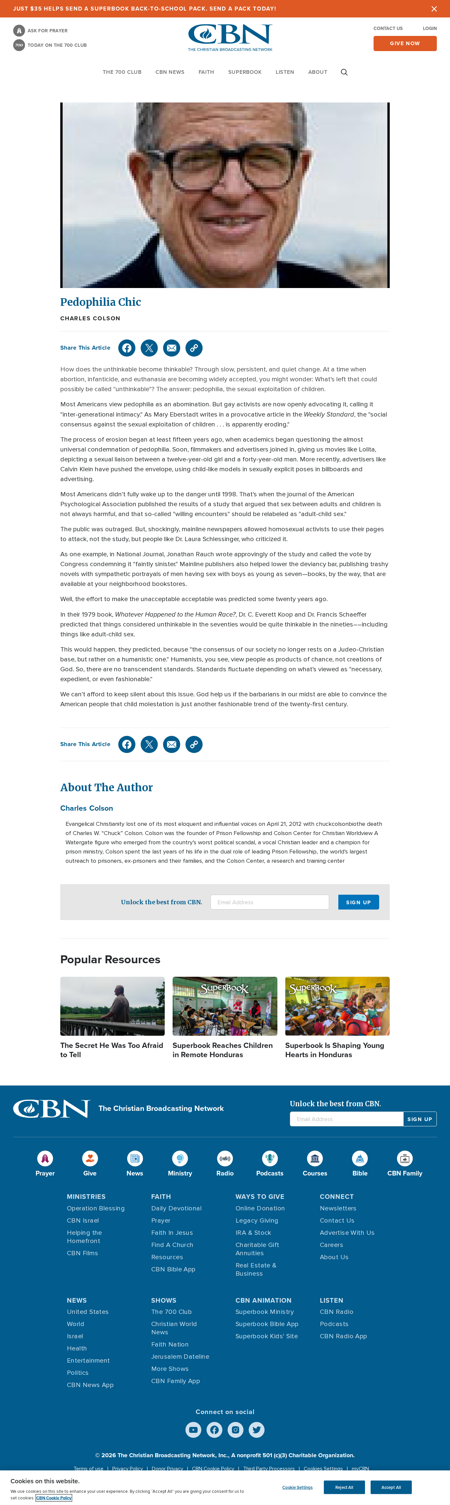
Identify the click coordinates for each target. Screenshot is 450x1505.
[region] (225, 1487)
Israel (75, 1336)
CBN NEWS (169, 72)
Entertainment (88, 1361)
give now (405, 43)
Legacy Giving (257, 1221)
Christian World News (174, 1328)
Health (77, 1348)
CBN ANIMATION (264, 1300)
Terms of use (88, 1468)
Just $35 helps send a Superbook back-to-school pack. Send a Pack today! (144, 9)
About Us (334, 1257)
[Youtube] (193, 1430)
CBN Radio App (343, 1336)
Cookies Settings (323, 1468)
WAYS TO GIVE (260, 1196)
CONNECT (337, 1196)
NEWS (77, 1300)
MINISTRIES (86, 1196)
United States (88, 1312)
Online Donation (260, 1208)
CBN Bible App (173, 1269)
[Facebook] (126, 348)
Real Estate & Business (256, 1269)
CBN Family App (175, 1381)
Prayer (161, 1221)
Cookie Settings (297, 1487)
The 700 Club (122, 72)
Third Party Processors (269, 1468)
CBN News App (90, 1385)
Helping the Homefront (84, 1237)
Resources (167, 1257)
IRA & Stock (253, 1233)
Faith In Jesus (172, 1233)
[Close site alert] (434, 8)
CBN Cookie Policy (213, 1468)
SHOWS (164, 1300)
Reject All (344, 1487)
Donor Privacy (167, 1468)
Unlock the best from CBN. (161, 902)
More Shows (170, 1369)
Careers (331, 1245)
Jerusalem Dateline (180, 1357)
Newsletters (338, 1208)
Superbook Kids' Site (267, 1336)
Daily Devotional (176, 1208)
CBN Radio (336, 1312)
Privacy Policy (127, 1468)
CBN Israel (83, 1221)
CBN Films (82, 1253)
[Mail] (171, 348)
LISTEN (285, 72)
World (75, 1324)
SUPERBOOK (245, 72)
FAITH (206, 72)
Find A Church (172, 1245)
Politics (78, 1373)
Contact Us (388, 28)
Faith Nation (170, 1344)
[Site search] (344, 75)
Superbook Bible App (267, 1324)
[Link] (194, 348)
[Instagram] (235, 1430)
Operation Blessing (96, 1208)
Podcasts (334, 1324)
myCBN (360, 1468)
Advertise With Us (347, 1233)
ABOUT (317, 72)
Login (430, 28)
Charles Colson (90, 318)
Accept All (391, 1487)
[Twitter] (149, 348)
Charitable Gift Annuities (257, 1249)
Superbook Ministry (265, 1312)
